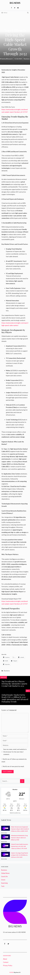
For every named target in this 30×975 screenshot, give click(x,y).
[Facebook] (11, 7)
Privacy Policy (7, 965)
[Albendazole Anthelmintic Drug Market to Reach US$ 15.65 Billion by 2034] (5, 837)
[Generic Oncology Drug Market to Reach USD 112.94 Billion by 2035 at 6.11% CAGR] (5, 854)
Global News (5, 873)
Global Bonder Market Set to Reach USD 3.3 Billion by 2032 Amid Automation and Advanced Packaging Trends (15, 698)
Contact (5, 962)
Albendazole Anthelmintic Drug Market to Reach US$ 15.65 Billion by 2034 (19, 837)
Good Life (4, 876)
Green (3, 880)
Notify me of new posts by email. (13, 766)
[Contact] (18, 7)
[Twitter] (14, 7)
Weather (11, 812)
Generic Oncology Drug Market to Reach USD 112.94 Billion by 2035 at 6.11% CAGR (19, 855)
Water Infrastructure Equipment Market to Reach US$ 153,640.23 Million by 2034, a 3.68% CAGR (20, 829)
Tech (2, 886)
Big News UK (17, 972)
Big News (15, 2)
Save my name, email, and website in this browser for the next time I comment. (15, 751)
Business (7, 671)
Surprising (4, 883)
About (5, 959)
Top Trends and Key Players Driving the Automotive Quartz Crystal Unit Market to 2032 (14, 683)
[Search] (22, 781)
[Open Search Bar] (28, 13)
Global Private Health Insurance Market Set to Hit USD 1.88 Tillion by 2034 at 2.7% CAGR (19, 846)
